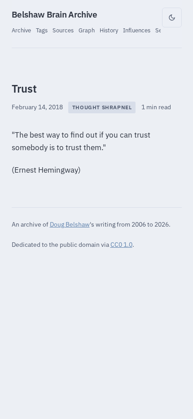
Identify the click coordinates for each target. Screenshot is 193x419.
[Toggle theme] (172, 17)
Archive (21, 30)
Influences (136, 30)
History (109, 30)
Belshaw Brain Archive (54, 14)
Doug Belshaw (70, 224)
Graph (87, 30)
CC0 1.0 (121, 244)
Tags (42, 30)
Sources (63, 30)
